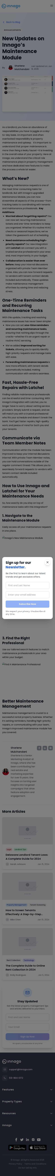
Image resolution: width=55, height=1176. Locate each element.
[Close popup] (47, 562)
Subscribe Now (27, 604)
